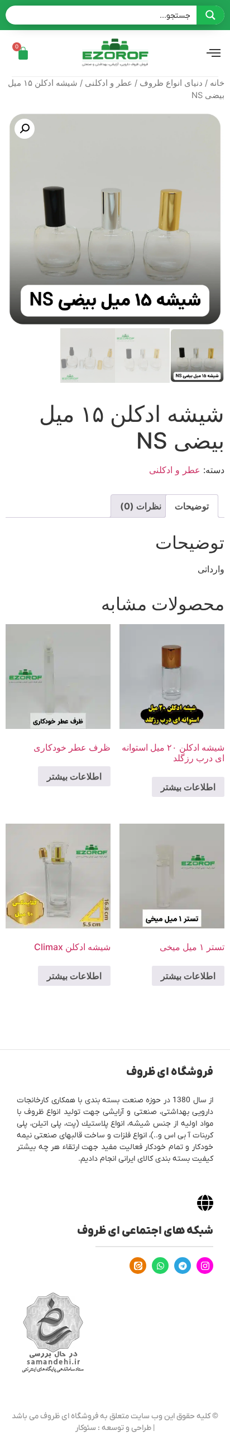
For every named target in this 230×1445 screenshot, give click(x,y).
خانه (217, 83)
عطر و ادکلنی (108, 83)
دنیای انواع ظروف (171, 83)
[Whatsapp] (160, 1265)
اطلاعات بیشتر (188, 786)
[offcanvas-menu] (213, 53)
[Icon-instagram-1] (205, 1265)
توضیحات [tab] (192, 506)
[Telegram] (182, 1265)
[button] (25, 129)
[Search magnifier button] (210, 15)
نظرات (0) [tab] (140, 506)
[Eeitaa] (138, 1265)
